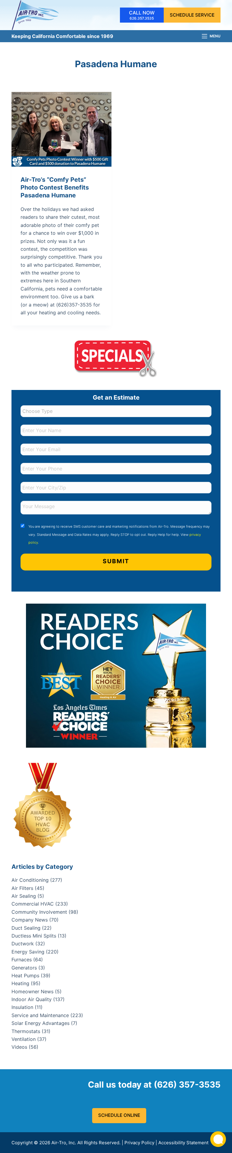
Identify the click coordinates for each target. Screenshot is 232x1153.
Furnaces (21, 960)
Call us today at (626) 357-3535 (154, 1084)
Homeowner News (32, 991)
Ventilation (23, 1039)
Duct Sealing (25, 928)
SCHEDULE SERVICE (192, 15)
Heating (20, 983)
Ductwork (22, 944)
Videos (19, 1047)
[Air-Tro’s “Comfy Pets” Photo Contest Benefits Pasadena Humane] (61, 129)
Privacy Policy (139, 1142)
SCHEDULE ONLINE (119, 1115)
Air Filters (22, 888)
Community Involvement (39, 912)
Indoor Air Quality (31, 999)
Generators (24, 968)
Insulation (22, 1007)
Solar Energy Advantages (40, 1023)
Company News (29, 920)
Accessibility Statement (183, 1142)
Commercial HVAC (32, 904)
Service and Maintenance (40, 1015)
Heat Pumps (25, 975)
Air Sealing (23, 896)
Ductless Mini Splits (33, 936)
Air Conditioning (30, 880)
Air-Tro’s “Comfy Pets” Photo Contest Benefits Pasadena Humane (55, 187)
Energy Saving (27, 952)
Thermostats (25, 1031)
